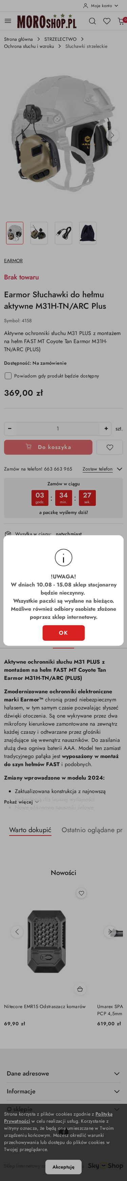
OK (63, 633)
